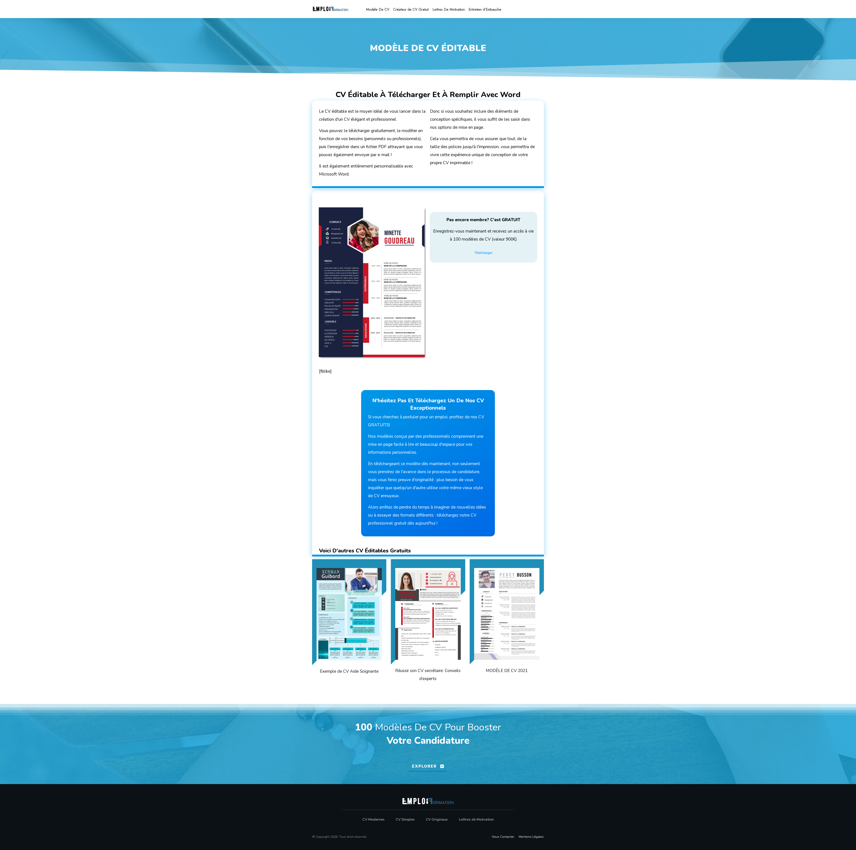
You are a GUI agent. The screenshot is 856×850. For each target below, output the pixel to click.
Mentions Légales (531, 837)
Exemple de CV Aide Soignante (349, 623)
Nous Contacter (503, 837)
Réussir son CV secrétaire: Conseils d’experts (428, 623)
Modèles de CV (408, 727)
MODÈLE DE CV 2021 (507, 623)
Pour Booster (473, 727)
